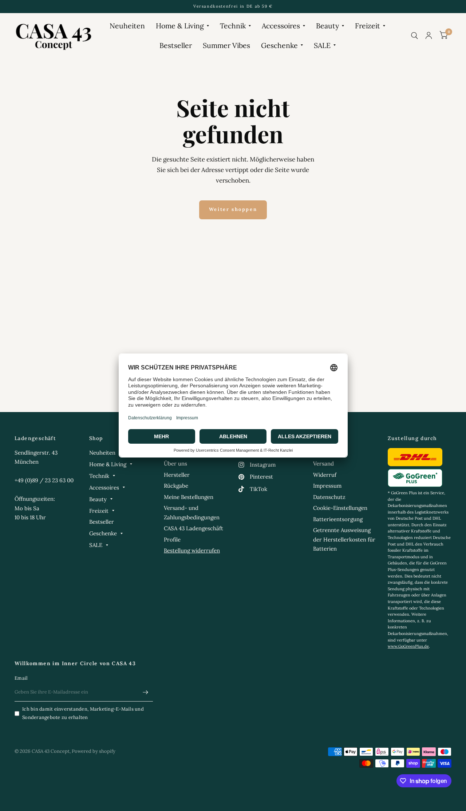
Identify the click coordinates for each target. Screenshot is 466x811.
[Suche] (414, 35)
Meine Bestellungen (188, 497)
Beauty (327, 25)
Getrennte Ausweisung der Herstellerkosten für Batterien (344, 539)
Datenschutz (329, 497)
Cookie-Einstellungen (340, 507)
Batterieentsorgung (338, 519)
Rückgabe (176, 485)
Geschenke (279, 45)
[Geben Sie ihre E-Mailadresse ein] (145, 692)
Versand (323, 463)
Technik (233, 25)
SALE (322, 45)
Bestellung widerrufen (192, 550)
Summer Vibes (226, 45)
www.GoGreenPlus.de (408, 646)
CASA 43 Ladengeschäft (193, 528)
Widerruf (324, 474)
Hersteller (177, 474)
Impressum (327, 485)
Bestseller (175, 45)
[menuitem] (127, 25)
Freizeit (367, 25)
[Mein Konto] (429, 35)
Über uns (175, 463)
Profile (172, 539)
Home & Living (180, 25)
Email (21, 678)
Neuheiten (127, 25)
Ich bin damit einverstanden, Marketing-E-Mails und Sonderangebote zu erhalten (83, 713)
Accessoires (281, 25)
